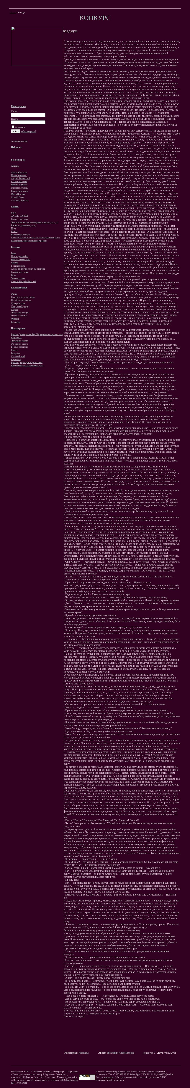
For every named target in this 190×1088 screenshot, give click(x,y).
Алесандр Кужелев (20, 200)
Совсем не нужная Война (23, 297)
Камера (14, 350)
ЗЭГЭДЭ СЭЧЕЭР (19, 216)
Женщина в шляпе (19, 344)
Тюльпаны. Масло (19, 340)
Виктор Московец (19, 191)
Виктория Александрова (120, 1052)
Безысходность (18, 266)
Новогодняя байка (19, 256)
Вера (13, 275)
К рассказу (16, 359)
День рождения (18, 303)
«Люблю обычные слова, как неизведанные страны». (35, 237)
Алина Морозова (19, 172)
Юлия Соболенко (19, 181)
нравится (148, 1052)
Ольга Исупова (18, 194)
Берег (13, 212)
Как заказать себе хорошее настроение (29, 240)
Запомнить (20, 127)
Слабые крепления (19, 272)
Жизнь (14, 294)
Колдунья (15, 322)
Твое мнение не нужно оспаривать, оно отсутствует (34, 222)
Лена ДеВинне (17, 197)
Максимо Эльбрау (19, 188)
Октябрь (15, 319)
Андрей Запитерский (20, 178)
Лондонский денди (19, 306)
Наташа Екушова (19, 184)
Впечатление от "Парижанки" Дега (27, 365)
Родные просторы (19, 347)
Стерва (14, 309)
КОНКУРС (95, 18)
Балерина (15, 353)
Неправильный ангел (20, 259)
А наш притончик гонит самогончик (28, 269)
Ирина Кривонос (19, 175)
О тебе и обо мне (19, 315)
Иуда (13, 228)
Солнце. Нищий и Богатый (23, 281)
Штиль (14, 231)
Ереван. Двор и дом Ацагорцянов (26, 362)
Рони (13, 253)
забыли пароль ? (28, 131)
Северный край (18, 356)
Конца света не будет (20, 234)
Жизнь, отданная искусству (24, 225)
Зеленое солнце (18, 278)
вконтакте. (109, 1077)
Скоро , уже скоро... (20, 219)
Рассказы (83, 1052)
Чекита (14, 262)
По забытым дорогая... (21, 300)
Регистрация (18, 106)
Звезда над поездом (20, 312)
